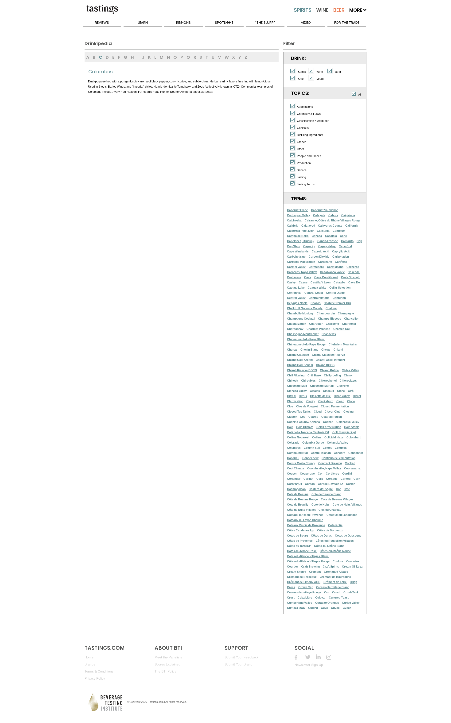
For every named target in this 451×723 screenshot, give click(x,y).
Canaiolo (331, 236)
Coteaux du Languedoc (342, 515)
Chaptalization (296, 323)
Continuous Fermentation (338, 458)
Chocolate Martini (322, 385)
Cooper (292, 473)
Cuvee (335, 608)
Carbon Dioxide (319, 256)
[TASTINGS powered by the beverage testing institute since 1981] (102, 12)
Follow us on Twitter (310, 657)
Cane (343, 236)
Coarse (313, 416)
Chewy (325, 349)
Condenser (355, 453)
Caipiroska (294, 220)
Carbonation (340, 256)
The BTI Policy (165, 671)
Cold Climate (304, 427)
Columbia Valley (337, 442)
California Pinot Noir (300, 230)
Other (300, 149)
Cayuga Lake (296, 287)
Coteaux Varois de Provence (306, 525)
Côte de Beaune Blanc (326, 494)
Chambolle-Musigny (300, 313)
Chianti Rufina (329, 370)
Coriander (293, 478)
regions (183, 22)
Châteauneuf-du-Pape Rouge (306, 344)
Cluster (292, 416)
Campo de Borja (298, 236)
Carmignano (335, 267)
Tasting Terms (306, 184)
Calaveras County (330, 225)
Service (302, 170)
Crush (336, 592)
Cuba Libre (305, 597)
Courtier (292, 566)
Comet (327, 447)
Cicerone (343, 385)
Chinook (292, 380)
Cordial (347, 473)
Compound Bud (297, 453)
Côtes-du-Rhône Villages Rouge (308, 561)
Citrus (303, 396)
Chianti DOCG (325, 365)
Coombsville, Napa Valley (324, 468)
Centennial (294, 292)
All (360, 94)
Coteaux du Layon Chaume (305, 520)
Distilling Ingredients (310, 135)
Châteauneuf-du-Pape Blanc (306, 339)
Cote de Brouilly (297, 504)
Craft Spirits (331, 566)
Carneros (352, 267)
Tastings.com (155, 701)
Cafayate (319, 215)
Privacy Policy (95, 678)
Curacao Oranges (327, 602)
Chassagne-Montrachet (303, 334)
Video (306, 22)
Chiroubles (308, 380)
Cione (341, 391)
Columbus (294, 447)
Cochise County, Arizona (303, 422)
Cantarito (347, 241)
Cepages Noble (297, 303)
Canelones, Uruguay (300, 241)
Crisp (353, 582)
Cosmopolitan (296, 489)
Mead (320, 79)
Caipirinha (348, 215)
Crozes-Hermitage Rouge (304, 592)
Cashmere (294, 277)
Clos (290, 406)
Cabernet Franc (297, 210)
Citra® (291, 396)
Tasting (301, 177)
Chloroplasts (348, 380)
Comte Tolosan (321, 453)
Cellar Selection (339, 287)
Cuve (324, 608)
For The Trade (346, 22)
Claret (357, 396)
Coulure (338, 561)
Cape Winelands (298, 251)
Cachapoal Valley (298, 215)
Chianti (338, 349)
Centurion (339, 298)
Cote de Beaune (297, 494)
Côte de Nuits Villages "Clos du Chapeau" (315, 509)
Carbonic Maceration (301, 261)
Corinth (308, 478)
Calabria (292, 225)
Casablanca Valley (332, 272)
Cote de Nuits (320, 504)
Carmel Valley (296, 267)
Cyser (347, 608)
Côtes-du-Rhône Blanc (329, 546)
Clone (351, 401)
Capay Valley (327, 246)
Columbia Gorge (313, 442)
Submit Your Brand (239, 664)
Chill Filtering (295, 375)
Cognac (328, 422)
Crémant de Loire (335, 582)
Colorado (293, 442)
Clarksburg (325, 401)
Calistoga (323, 230)
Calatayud (308, 225)
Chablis (316, 303)
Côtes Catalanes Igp (300, 530)
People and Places (309, 156)
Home (89, 657)
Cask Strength (350, 277)
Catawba (339, 282)
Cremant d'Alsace (336, 571)
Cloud (318, 411)
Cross (291, 587)
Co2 (302, 416)
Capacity (309, 246)
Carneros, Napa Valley (302, 272)
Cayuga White (317, 287)
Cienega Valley (297, 391)
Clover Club (332, 411)
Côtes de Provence (300, 540)
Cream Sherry (296, 571)
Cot (338, 489)
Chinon (348, 375)
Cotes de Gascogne (348, 535)
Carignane (325, 261)
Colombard (353, 437)
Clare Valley (342, 396)
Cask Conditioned (326, 277)
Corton (350, 484)
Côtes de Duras (321, 535)
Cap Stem (293, 246)
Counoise (352, 561)
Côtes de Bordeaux (330, 530)
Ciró (351, 391)
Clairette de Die (320, 396)
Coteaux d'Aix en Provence (305, 515)
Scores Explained (167, 664)
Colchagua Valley (347, 422)
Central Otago (335, 292)
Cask (307, 277)
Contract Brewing (330, 463)
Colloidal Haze (333, 437)
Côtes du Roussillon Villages (335, 540)
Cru (326, 592)
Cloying (348, 411)
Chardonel (349, 323)
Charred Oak (341, 329)
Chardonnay (295, 329)
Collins (316, 437)
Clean (340, 401)
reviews (102, 22)
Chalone (331, 308)
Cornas (310, 484)
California (351, 225)
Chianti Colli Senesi (300, 365)
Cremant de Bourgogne (335, 577)
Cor (320, 473)
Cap (359, 241)
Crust (291, 597)
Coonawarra (352, 468)
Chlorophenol (328, 380)
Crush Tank (351, 592)
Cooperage (307, 473)
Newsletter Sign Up (309, 665)
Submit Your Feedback (241, 657)
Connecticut (310, 458)
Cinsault (328, 391)
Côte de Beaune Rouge (302, 499)
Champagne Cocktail (301, 318)
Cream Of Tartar (353, 566)
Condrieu (293, 458)
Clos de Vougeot (307, 406)
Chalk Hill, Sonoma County (305, 308)
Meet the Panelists (168, 657)
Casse (303, 282)
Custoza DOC (296, 608)
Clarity (310, 401)
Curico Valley (351, 602)
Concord (339, 453)
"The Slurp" (265, 22)
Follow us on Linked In (321, 657)
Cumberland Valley (299, 602)
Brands (90, 664)
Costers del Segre (321, 489)
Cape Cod (345, 246)
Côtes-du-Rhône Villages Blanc (308, 556)
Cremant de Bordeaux (302, 577)
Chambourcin (326, 313)
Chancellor (351, 318)
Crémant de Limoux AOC (303, 582)
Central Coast (313, 292)
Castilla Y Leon (320, 282)
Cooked (350, 463)
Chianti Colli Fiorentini (330, 360)
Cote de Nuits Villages (347, 504)
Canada (317, 236)
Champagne (346, 313)
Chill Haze (314, 375)
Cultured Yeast (339, 597)
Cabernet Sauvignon (324, 210)
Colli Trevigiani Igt (344, 432)
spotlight (224, 22)
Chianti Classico (298, 354)
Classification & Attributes (313, 121)
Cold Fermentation (328, 427)
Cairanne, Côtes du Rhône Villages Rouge (332, 220)
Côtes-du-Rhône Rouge (335, 551)
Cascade (354, 272)
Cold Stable (351, 427)
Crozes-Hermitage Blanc (332, 587)
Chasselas (329, 334)
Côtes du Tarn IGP (299, 546)
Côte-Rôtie (335, 525)
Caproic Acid (320, 251)
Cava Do (354, 282)
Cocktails (303, 128)
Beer (338, 71)
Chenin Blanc (309, 349)
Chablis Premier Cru (337, 303)
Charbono (332, 323)
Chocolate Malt (297, 385)
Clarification (295, 401)
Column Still (312, 447)
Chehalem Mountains (343, 344)
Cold (290, 427)
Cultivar (320, 597)
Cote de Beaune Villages (337, 499)
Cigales (315, 391)
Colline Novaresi (298, 437)
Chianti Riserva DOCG (302, 370)
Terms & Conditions (99, 671)
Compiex (341, 447)
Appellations (305, 106)
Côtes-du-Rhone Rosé (302, 551)
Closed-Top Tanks (299, 411)
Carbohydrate (296, 256)
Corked (345, 478)
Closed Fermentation (335, 406)
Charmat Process (318, 329)
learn (143, 22)
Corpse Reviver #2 (330, 484)
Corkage (332, 478)
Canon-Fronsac (327, 241)
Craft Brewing (310, 566)
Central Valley (296, 298)
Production (304, 163)
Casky (291, 282)
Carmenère (316, 267)
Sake (301, 79)
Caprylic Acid (341, 251)
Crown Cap (305, 587)
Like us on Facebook (300, 657)
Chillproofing (332, 375)
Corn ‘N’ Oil (294, 484)
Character (316, 323)
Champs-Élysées (329, 318)
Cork (319, 478)
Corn (357, 478)
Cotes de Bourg (297, 535)
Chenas (292, 349)
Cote (347, 489)
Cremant (315, 571)
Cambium (339, 230)
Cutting (313, 608)
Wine (319, 71)
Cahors (333, 215)
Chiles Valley (350, 370)
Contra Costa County (301, 463)
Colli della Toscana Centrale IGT (308, 432)
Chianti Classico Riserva (328, 354)
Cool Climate (295, 468)
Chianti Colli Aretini (300, 360)
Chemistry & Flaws (309, 114)
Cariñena (341, 261)
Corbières (332, 473)
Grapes (301, 142)
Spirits (302, 71)
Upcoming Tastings (331, 657)
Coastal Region (331, 416)
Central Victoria (319, 298)
